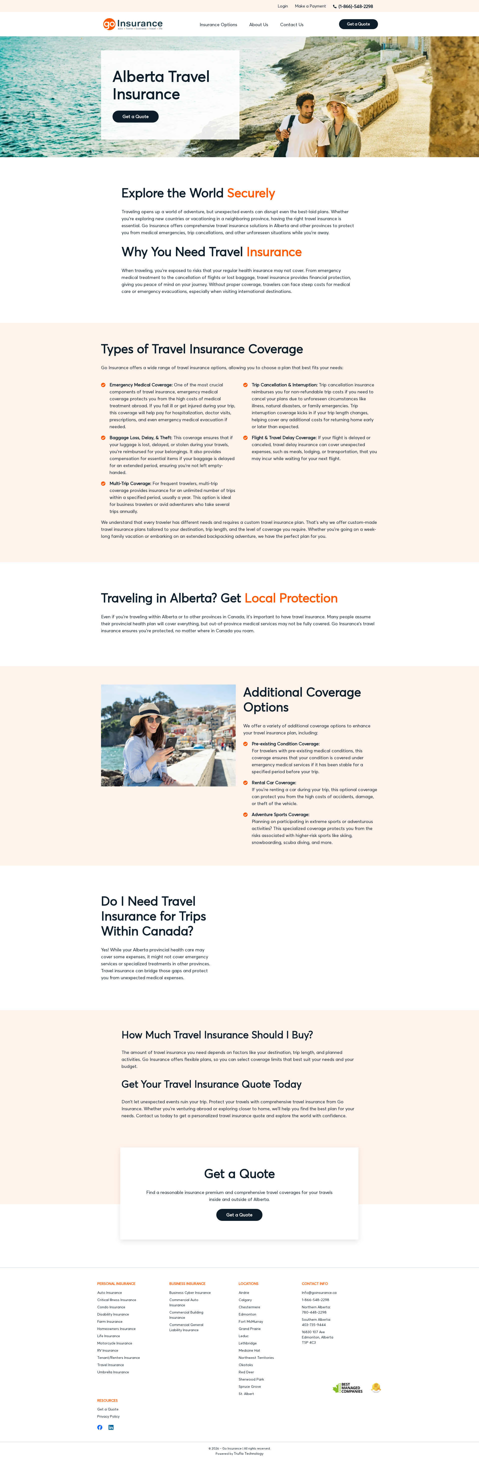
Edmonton (247, 1314)
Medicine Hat (249, 1350)
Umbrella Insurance (113, 1372)
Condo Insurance (111, 1307)
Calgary (245, 1300)
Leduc (243, 1336)
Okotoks (246, 1365)
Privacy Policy (108, 1416)
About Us (258, 24)
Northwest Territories (256, 1357)
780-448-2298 (314, 1312)
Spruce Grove (250, 1386)
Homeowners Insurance (116, 1328)
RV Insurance (107, 1350)
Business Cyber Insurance (190, 1292)
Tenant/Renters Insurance (119, 1357)
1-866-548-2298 (315, 1300)
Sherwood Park (251, 1379)
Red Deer (246, 1372)
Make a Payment (310, 5)
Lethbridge (248, 1343)
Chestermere (249, 1307)
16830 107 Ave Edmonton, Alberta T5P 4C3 (317, 1337)
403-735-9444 (314, 1324)
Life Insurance (108, 1336)
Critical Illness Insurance (116, 1300)
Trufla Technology (248, 1453)
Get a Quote (135, 116)
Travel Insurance (110, 1365)
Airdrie (244, 1292)
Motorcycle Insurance (114, 1343)
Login (283, 5)
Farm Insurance (109, 1321)
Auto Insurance (109, 1292)
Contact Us (292, 24)
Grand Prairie (250, 1328)
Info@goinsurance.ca (319, 1292)
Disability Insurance (113, 1314)
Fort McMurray (251, 1321)
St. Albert (246, 1393)
